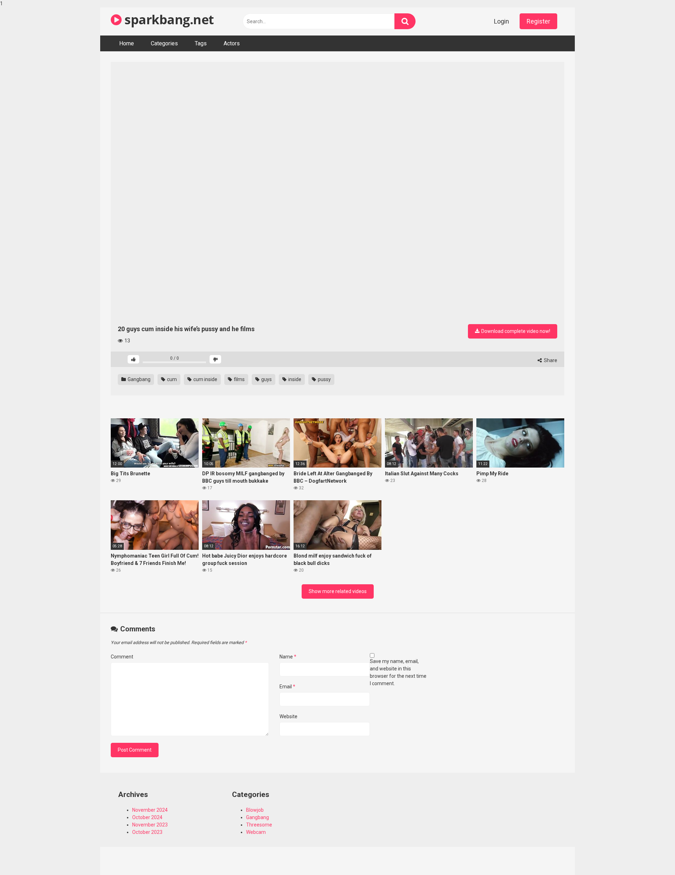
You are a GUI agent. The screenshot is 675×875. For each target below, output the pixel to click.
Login (501, 21)
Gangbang (138, 379)
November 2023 (150, 825)
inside (294, 379)
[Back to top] (651, 855)
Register (538, 21)
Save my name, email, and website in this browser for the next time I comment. (398, 672)
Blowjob (255, 810)
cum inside (204, 379)
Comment (122, 657)
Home (126, 43)
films (239, 379)
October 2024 (147, 817)
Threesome (259, 825)
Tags (201, 43)
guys (266, 379)
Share (550, 360)
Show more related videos (338, 591)
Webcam (256, 832)
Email (287, 686)
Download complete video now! (515, 331)
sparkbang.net (168, 19)
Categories (164, 43)
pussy (324, 379)
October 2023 (147, 832)
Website (288, 716)
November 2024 (150, 810)
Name (287, 657)
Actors (232, 43)
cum (171, 379)
